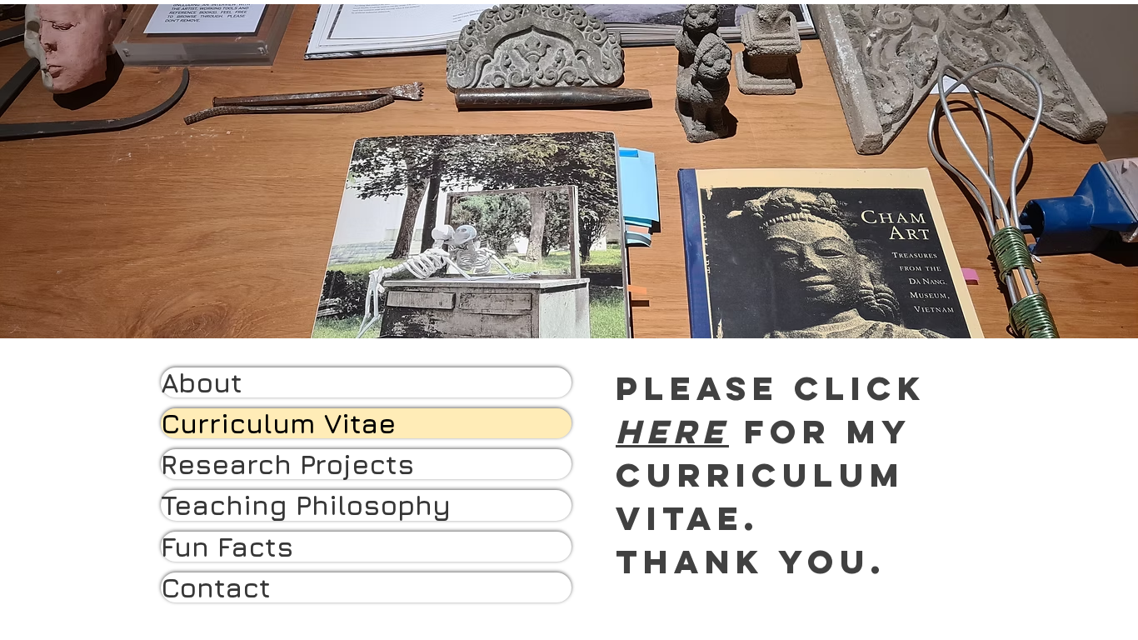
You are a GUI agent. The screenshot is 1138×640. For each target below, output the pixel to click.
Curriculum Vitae (278, 423)
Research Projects (287, 464)
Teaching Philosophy (306, 505)
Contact (216, 587)
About (201, 383)
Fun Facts (227, 547)
